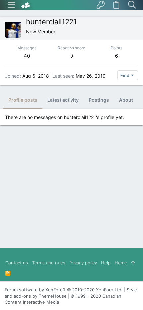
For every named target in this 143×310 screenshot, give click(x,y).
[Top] (133, 263)
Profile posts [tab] (22, 100)
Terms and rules (48, 262)
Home (121, 262)
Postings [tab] (99, 100)
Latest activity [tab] (63, 100)
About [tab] (126, 100)
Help (106, 262)
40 (27, 56)
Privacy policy (83, 262)
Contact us (16, 262)
